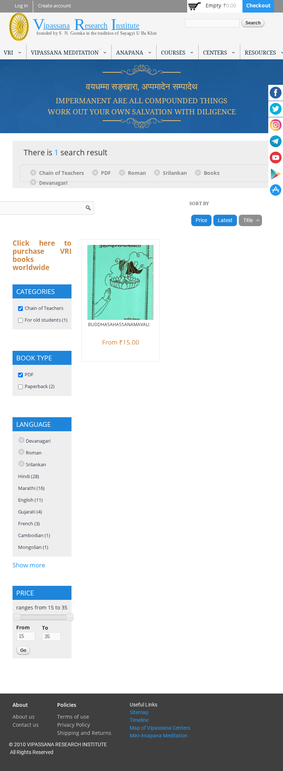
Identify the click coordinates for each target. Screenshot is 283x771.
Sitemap (139, 712)
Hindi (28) (28, 476)
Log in (21, 6)
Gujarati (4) (30, 511)
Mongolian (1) (33, 547)
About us (24, 716)
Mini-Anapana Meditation (159, 736)
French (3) (29, 523)
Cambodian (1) (34, 535)
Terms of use (73, 716)
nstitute (127, 25)
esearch (96, 25)
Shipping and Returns (84, 732)
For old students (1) (46, 320)
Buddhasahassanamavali (118, 324)
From (23, 627)
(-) (34, 172)
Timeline (139, 720)
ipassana (56, 25)
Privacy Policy (73, 724)
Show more (29, 565)
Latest (225, 220)
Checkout (258, 5)
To (45, 627)
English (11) (30, 500)
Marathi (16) (31, 488)
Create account (54, 6)
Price (201, 220)
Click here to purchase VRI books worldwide (42, 255)
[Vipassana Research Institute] (19, 36)
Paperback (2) (40, 386)
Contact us (26, 724)
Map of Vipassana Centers (160, 728)
